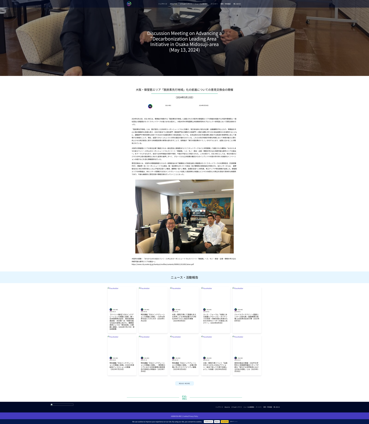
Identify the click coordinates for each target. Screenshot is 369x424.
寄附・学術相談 (267, 407)
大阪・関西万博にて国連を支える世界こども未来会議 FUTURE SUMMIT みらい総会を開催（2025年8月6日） (184, 317)
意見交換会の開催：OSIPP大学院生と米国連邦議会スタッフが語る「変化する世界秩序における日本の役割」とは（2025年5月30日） (246, 367)
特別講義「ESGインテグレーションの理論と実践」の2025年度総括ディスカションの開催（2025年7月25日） (122, 366)
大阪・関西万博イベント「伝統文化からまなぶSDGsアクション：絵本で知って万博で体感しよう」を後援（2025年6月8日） (215, 366)
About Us (227, 407)
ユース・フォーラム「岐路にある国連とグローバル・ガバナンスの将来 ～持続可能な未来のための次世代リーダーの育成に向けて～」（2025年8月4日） (215, 318)
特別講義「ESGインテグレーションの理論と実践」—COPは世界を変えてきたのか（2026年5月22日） (153, 317)
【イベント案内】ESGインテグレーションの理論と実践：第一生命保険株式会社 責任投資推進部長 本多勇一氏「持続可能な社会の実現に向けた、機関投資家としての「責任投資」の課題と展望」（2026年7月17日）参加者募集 (122, 321)
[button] (184, 383)
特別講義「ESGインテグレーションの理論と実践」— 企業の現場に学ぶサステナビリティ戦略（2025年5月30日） (184, 366)
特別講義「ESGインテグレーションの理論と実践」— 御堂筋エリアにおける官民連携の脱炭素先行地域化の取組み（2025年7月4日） (153, 367)
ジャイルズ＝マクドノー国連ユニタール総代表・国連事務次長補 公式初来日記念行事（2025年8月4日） (246, 317)
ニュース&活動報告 (249, 407)
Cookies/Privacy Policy (190, 416)
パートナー (259, 407)
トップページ (219, 407)
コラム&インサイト (236, 407)
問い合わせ (277, 407)
